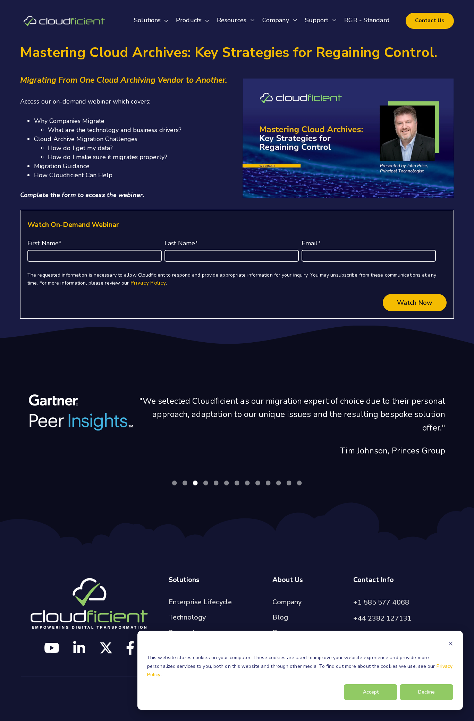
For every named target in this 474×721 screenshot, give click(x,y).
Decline (426, 692)
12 (289, 482)
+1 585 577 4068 (381, 602)
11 (278, 482)
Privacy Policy (148, 282)
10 (268, 482)
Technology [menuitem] (187, 617)
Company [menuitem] (287, 602)
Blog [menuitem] (280, 617)
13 (299, 482)
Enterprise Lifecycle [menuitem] (200, 602)
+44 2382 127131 (382, 618)
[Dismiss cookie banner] (450, 644)
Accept (371, 692)
